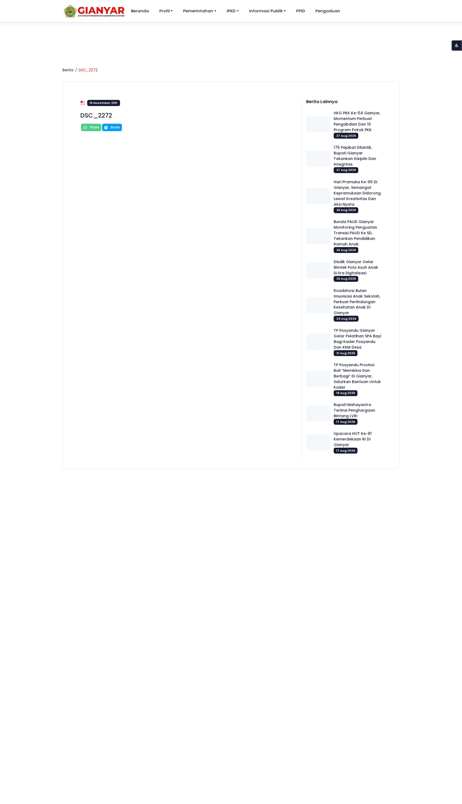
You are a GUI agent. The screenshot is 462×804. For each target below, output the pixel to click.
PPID (300, 11)
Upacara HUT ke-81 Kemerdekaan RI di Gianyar (353, 439)
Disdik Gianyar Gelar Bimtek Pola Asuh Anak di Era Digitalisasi (356, 267)
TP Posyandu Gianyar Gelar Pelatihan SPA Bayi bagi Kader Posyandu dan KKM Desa (357, 339)
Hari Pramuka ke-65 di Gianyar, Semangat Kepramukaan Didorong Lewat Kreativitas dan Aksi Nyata (357, 193)
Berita (68, 70)
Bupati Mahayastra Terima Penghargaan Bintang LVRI (354, 410)
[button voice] (456, 45)
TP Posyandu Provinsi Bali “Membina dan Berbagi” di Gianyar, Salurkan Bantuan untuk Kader (357, 376)
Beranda (140, 11)
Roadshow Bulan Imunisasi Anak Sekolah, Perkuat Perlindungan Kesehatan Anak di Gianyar (357, 302)
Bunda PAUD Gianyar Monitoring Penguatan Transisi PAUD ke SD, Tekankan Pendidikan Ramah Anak (355, 233)
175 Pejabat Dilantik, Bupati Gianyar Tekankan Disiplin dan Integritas (355, 156)
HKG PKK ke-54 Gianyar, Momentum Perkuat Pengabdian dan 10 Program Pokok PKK (357, 121)
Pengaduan (327, 11)
